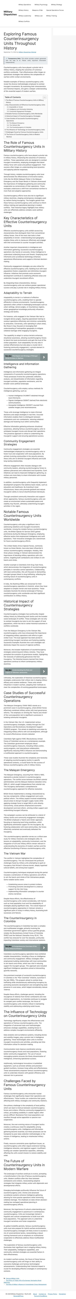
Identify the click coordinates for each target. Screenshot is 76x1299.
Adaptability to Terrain (16, 107)
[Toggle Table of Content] (44, 97)
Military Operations (25, 4)
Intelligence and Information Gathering (21, 109)
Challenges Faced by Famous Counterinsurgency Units (24, 132)
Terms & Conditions (40, 1296)
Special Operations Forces (55, 10)
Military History (23, 10)
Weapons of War (37, 10)
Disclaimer (62, 1294)
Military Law (39, 16)
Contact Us (42, 1294)
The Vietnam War (15, 125)
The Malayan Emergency (16, 123)
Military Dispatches (10, 13)
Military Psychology (41, 4)
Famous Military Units (12, 1278)
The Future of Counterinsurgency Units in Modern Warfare (23, 136)
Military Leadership (25, 16)
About (35, 1294)
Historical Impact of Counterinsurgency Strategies (23, 116)
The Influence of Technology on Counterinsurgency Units (25, 130)
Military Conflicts (24, 21)
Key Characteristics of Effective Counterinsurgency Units (25, 105)
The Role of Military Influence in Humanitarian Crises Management (26, 1284)
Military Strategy (56, 4)
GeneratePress (18, 1296)
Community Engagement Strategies (20, 111)
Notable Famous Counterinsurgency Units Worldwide (24, 114)
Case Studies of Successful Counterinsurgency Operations (22, 120)
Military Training (51, 16)
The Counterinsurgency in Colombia (20, 127)
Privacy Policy (52, 1294)
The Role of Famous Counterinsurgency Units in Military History (25, 101)
